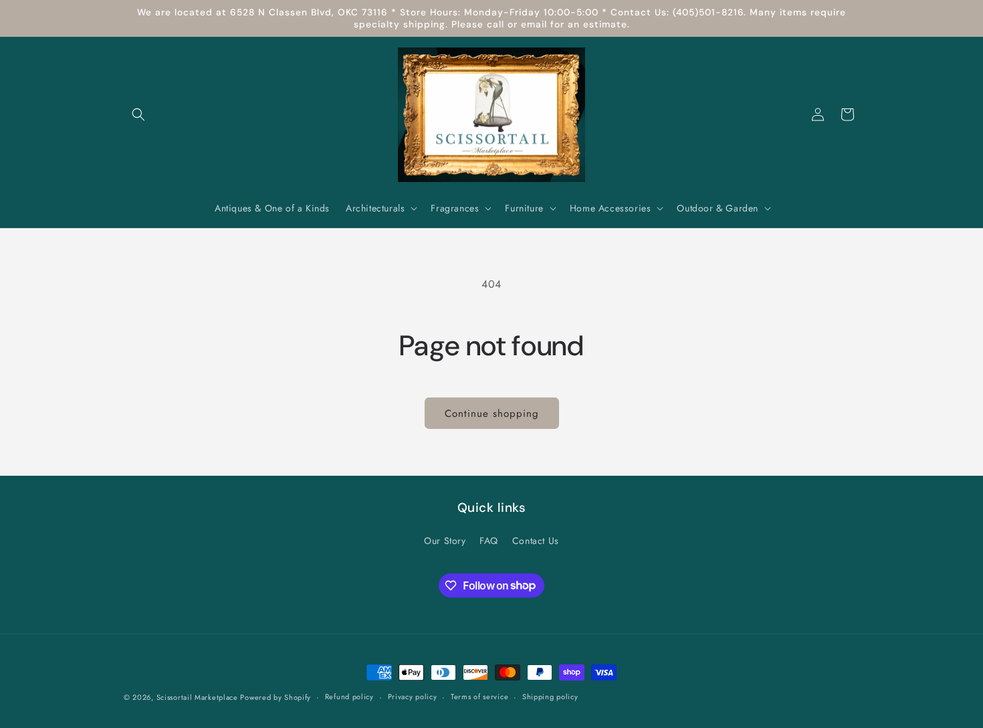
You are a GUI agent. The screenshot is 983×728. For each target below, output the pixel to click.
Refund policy (349, 696)
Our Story (444, 540)
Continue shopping (492, 413)
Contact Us (535, 540)
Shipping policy (550, 696)
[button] (138, 114)
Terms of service (479, 696)
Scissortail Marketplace (198, 697)
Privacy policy (412, 696)
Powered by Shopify (275, 697)
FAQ (488, 540)
